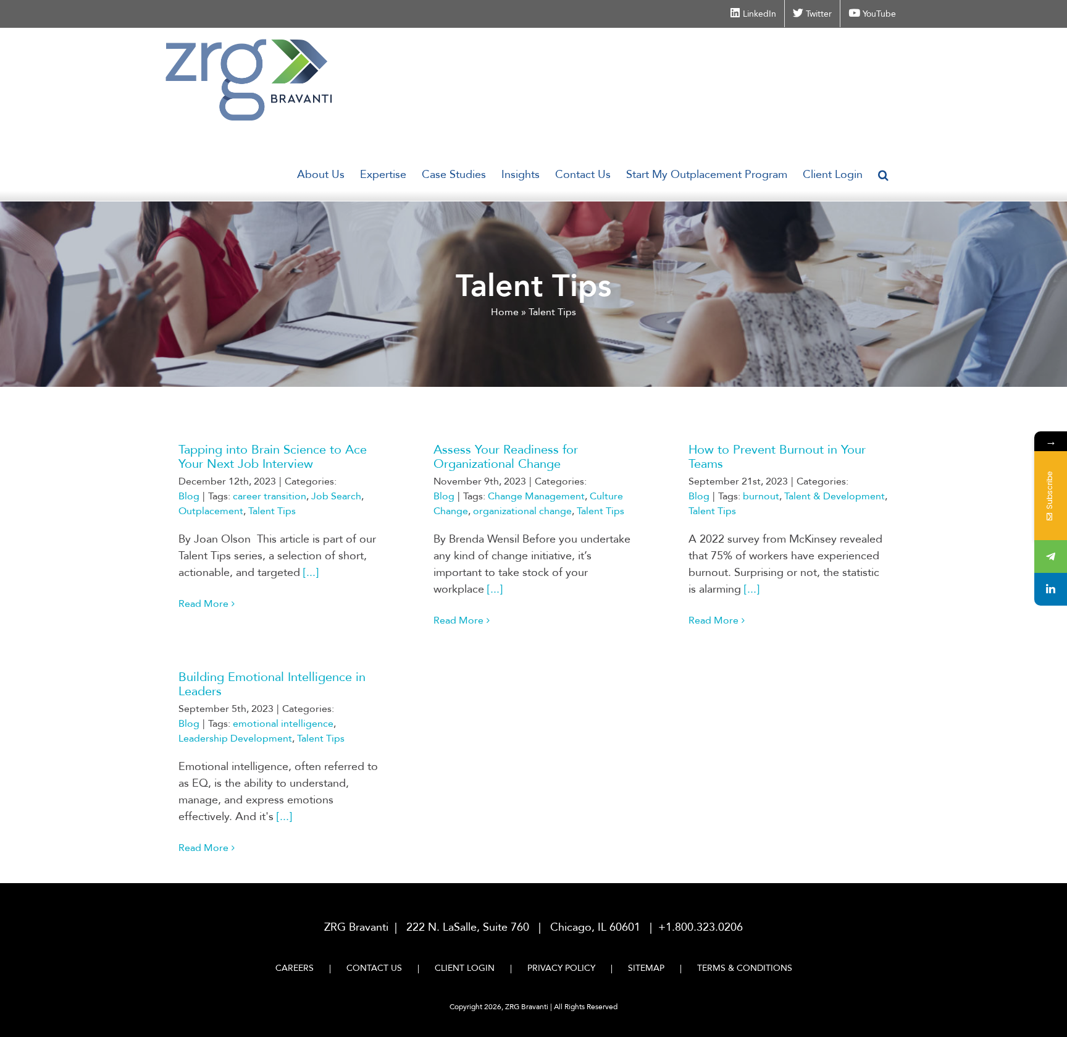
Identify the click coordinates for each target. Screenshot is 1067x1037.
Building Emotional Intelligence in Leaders (272, 684)
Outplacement (210, 511)
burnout (761, 496)
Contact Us (374, 968)
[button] (883, 175)
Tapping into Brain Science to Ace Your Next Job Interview (272, 456)
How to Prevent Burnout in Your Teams (777, 456)
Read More (203, 604)
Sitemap (646, 968)
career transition (269, 496)
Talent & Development (834, 496)
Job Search (336, 496)
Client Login (465, 968)
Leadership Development (235, 738)
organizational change (522, 511)
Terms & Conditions (744, 968)
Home (505, 312)
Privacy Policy (561, 968)
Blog (188, 496)
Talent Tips (272, 511)
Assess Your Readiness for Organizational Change (505, 456)
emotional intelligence (283, 723)
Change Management (536, 496)
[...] (311, 572)
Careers (294, 968)
